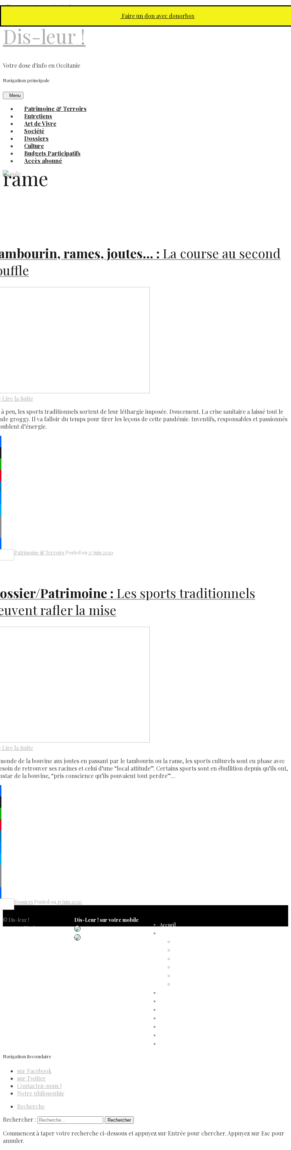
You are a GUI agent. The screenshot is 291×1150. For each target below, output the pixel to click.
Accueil (168, 924)
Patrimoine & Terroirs (39, 552)
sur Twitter (31, 1078)
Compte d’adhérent (181, 933)
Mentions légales (21, 928)
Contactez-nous (21, 962)
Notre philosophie (40, 1093)
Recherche (31, 1106)
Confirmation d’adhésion (201, 950)
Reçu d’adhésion (192, 984)
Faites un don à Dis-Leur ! (187, 1010)
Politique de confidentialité (32, 937)
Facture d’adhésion (195, 958)
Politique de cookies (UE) (30, 945)
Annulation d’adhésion (198, 941)
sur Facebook (34, 1071)
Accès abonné (43, 160)
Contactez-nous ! (39, 1085)
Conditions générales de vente (36, 954)
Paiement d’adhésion (196, 976)
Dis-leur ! (44, 36)
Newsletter (15, 971)
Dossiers (23, 901)
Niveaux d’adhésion (195, 967)
